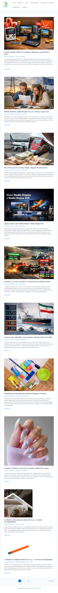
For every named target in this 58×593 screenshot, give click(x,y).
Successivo (51, 581)
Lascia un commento (9, 56)
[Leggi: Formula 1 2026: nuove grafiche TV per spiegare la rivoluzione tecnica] (29, 262)
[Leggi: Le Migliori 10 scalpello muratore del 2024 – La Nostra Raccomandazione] (18, 550)
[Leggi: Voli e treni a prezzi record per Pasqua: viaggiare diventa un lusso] (29, 149)
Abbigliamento (16, 7)
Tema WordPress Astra (36, 588)
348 (28, 581)
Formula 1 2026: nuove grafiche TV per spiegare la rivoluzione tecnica (27, 281)
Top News (17, 396)
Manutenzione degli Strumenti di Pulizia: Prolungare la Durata (25, 393)
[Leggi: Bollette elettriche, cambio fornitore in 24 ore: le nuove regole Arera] (29, 93)
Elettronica (20, 2)
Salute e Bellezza (34, 2)
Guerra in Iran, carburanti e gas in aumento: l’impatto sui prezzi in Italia (28, 337)
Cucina (26, 2)
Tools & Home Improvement (47, 2)
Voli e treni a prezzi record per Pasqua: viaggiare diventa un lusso (25, 168)
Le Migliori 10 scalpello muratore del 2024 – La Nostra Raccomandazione (28, 559)
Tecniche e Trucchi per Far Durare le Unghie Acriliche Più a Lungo (26, 468)
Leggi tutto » (7, 69)
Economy (17, 114)
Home (14, 2)
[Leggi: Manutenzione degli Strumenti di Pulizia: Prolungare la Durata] (29, 374)
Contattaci (24, 7)
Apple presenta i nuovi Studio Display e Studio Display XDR (23, 224)
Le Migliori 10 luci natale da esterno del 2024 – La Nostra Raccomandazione (23, 521)
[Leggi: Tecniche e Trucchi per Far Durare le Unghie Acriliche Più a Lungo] (29, 441)
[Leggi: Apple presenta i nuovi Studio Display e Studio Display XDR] (29, 205)
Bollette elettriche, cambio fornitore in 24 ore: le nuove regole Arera (26, 112)
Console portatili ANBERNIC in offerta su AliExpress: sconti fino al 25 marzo (27, 53)
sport (16, 284)
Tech (16, 56)
